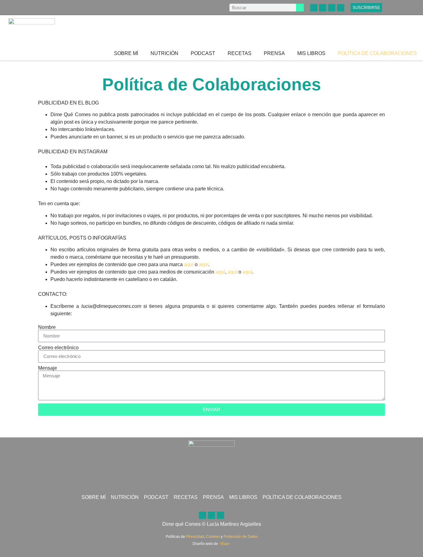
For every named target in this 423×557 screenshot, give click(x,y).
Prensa (274, 53)
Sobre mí (126, 53)
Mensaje (47, 368)
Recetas (239, 53)
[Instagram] (340, 7)
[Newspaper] (322, 7)
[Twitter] (331, 7)
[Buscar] (300, 7)
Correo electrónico (58, 347)
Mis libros (311, 53)
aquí (189, 264)
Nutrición (164, 53)
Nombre (47, 327)
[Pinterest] (211, 515)
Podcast (203, 53)
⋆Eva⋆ (224, 544)
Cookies (213, 536)
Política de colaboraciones (377, 53)
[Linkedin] (313, 7)
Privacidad (195, 536)
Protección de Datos (241, 536)
